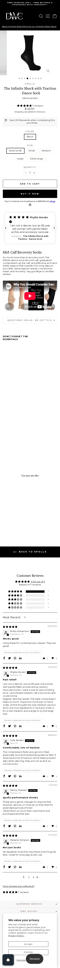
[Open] (8, 960)
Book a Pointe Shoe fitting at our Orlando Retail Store (29, 26)
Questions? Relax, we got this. (30, 320)
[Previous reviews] (6, 228)
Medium (46, 150)
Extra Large (36, 158)
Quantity (30, 167)
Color (30, 131)
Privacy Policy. (16, 935)
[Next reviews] (54, 228)
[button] (24, 105)
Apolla (30, 84)
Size (30, 145)
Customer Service (29, 904)
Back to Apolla (32, 551)
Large (20, 158)
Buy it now (30, 194)
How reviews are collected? (18, 886)
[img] (10, 627)
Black (30, 136)
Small (31, 150)
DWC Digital (29, 911)
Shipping (18, 112)
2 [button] (29, 877)
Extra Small (15, 150)
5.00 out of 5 (38, 581)
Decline (28, 952)
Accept (28, 944)
